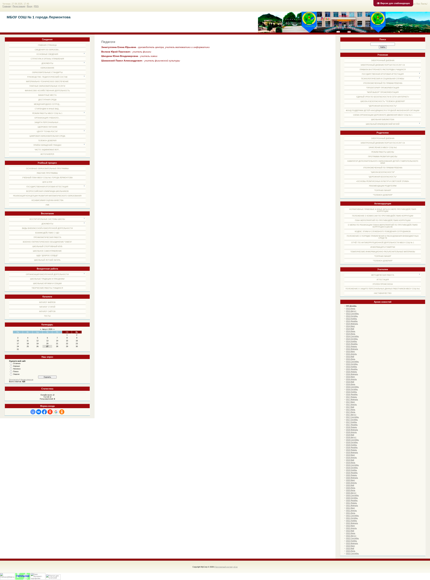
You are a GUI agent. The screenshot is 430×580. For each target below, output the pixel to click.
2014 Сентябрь (352, 336)
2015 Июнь (350, 359)
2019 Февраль (352, 452)
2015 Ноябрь (351, 367)
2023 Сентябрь (352, 553)
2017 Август (351, 415)
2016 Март (350, 377)
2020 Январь (351, 475)
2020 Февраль (352, 478)
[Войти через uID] (32, 411)
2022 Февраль (352, 523)
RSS (36, 6)
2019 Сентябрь (352, 465)
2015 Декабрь (352, 369)
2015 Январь (351, 346)
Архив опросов (26, 380)
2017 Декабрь (352, 425)
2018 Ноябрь (351, 445)
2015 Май (350, 356)
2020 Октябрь (352, 498)
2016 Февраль (352, 374)
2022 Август (351, 536)
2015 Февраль (352, 349)
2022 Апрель (351, 528)
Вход (29, 6)
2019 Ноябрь (351, 470)
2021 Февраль (352, 505)
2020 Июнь (350, 488)
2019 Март (350, 455)
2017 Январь (351, 397)
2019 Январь (351, 450)
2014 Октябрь (352, 339)
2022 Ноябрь (351, 541)
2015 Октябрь (352, 364)
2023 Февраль (352, 543)
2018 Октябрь (352, 442)
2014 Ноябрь (351, 341)
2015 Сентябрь (352, 362)
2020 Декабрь (352, 500)
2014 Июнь (350, 331)
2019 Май (350, 460)
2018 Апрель (351, 432)
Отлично (16, 363)
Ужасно (16, 374)
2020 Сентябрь (352, 495)
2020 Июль (350, 490)
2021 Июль (350, 513)
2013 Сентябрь (352, 314)
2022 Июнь (350, 533)
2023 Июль (350, 551)
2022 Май (350, 531)
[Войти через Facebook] (44, 411)
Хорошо (16, 366)
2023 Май (350, 548)
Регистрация (19, 6)
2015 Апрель (351, 354)
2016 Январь (351, 372)
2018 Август (351, 437)
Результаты (14, 380)
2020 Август (351, 493)
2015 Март (350, 351)
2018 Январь (351, 427)
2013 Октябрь (352, 316)
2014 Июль (350, 334)
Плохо (15, 371)
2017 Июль (350, 412)
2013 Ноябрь (351, 319)
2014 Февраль (352, 324)
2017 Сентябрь (352, 417)
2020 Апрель (351, 483)
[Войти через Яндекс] (50, 411)
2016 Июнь (350, 384)
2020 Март (350, 480)
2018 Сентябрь (352, 440)
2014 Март (350, 326)
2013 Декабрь (352, 321)
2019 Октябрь (352, 468)
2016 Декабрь (352, 394)
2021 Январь (351, 503)
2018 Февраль (352, 430)
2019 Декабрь (352, 473)
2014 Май (350, 329)
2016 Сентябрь (352, 387)
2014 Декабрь (352, 344)
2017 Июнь (350, 409)
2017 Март (350, 402)
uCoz (235, 567)
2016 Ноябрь (351, 392)
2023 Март (350, 546)
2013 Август (351, 311)
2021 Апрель (351, 510)
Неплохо (16, 369)
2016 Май (350, 382)
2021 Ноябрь (351, 521)
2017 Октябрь (352, 420)
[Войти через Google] (56, 412)
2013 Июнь (350, 309)
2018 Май (350, 435)
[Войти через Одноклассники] (61, 411)
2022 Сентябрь (352, 538)
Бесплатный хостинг (224, 567)
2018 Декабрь (352, 447)
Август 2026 (47, 329)
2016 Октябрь (352, 389)
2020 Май (350, 485)
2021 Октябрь (352, 518)
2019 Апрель (351, 457)
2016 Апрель (351, 379)
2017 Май (350, 407)
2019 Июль (350, 463)
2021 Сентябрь (352, 516)
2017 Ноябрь (351, 422)
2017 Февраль (352, 399)
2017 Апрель (351, 404)
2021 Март (350, 508)
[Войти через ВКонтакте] (38, 411)
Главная (7, 6)
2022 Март (350, 526)
